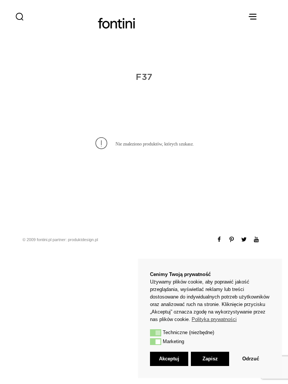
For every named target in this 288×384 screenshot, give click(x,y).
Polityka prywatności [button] (214, 319)
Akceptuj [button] (169, 359)
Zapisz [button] (210, 359)
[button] (155, 332)
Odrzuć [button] (250, 359)
